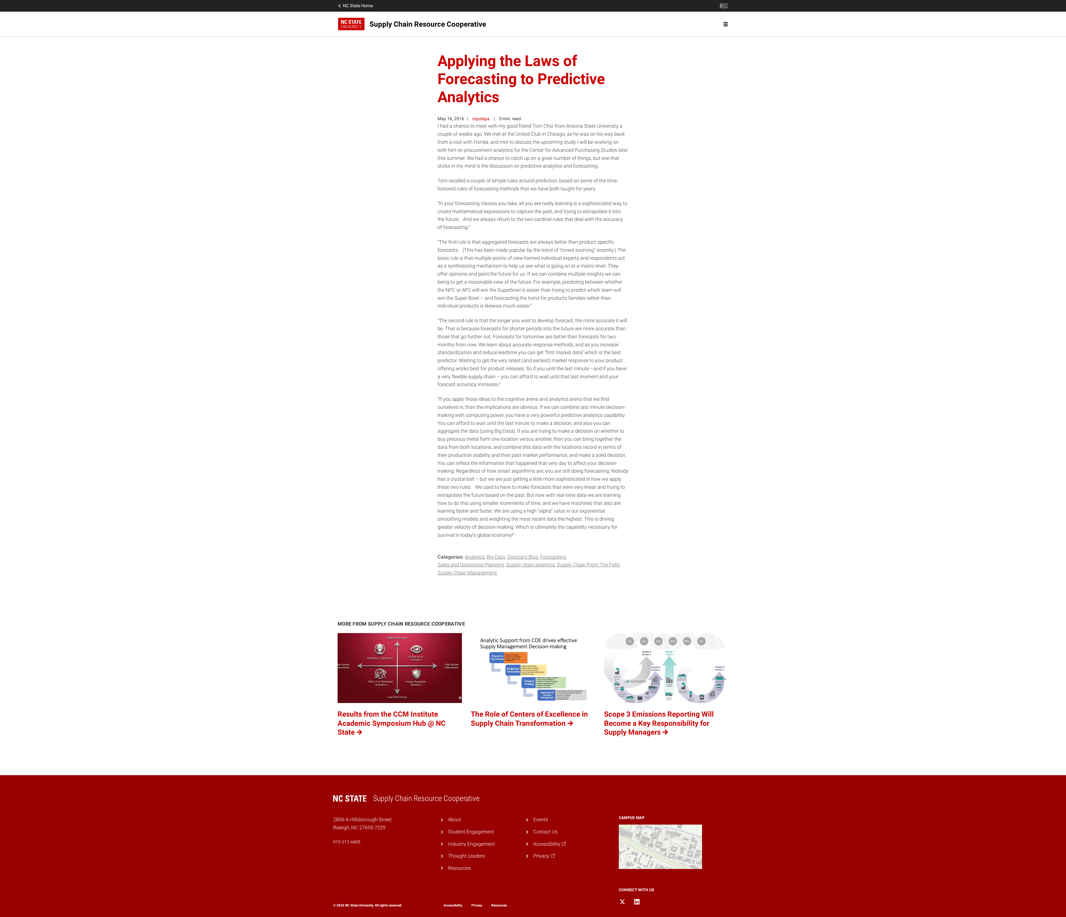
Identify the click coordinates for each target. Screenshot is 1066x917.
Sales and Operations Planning (471, 565)
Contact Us (545, 832)
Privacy (476, 905)
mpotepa (481, 118)
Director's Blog (522, 557)
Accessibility (453, 905)
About (454, 819)
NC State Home (358, 5)
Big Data (496, 557)
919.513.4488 (346, 842)
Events (540, 819)
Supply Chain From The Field (588, 565)
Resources (459, 868)
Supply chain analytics (530, 565)
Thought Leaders (466, 856)
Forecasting (553, 557)
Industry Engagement (471, 844)
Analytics (475, 557)
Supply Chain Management (467, 573)
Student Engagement (471, 832)
